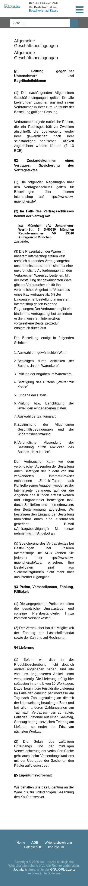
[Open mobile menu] (79, 10)
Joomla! (18, 869)
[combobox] (39, 23)
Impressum (56, 847)
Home (20, 842)
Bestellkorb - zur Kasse (43, 10)
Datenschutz (33, 847)
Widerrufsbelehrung (58, 842)
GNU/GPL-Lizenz (62, 869)
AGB (34, 842)
